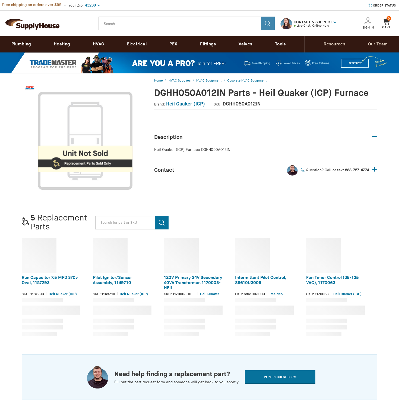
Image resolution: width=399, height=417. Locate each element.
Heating (62, 44)
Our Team (378, 44)
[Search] (268, 23)
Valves (245, 44)
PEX (173, 44)
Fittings (208, 44)
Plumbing (21, 44)
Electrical (137, 44)
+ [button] (374, 169)
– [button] (374, 136)
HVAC (98, 44)
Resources (334, 44)
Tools (280, 44)
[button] (335, 21)
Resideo (276, 294)
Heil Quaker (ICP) (185, 104)
